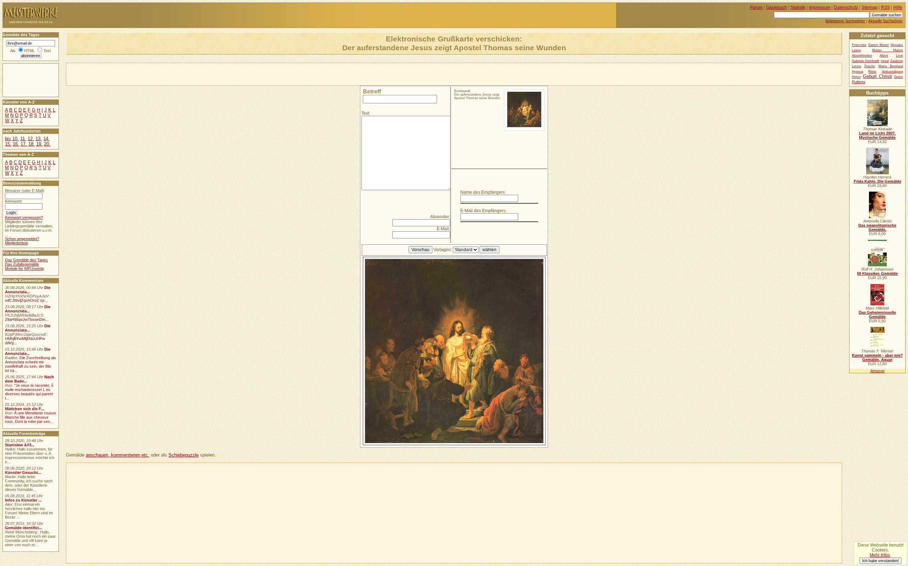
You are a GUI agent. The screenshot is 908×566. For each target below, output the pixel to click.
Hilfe (897, 7)
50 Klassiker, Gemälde (877, 273)
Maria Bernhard (891, 66)
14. (46, 138)
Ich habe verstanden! (880, 561)
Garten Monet (878, 45)
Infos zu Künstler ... (23, 500)
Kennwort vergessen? (24, 217)
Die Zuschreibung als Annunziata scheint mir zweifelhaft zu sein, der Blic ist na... (30, 364)
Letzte (856, 66)
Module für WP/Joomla (24, 268)
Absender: (440, 216)
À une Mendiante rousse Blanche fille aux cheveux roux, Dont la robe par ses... (30, 417)
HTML (29, 51)
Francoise (859, 45)
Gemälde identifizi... (23, 528)
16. (16, 144)
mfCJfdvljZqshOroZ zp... (26, 300)
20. (47, 144)
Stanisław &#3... (19, 445)
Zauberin (896, 61)
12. (31, 138)
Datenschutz (846, 7)
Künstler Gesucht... (23, 472)
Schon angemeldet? (22, 239)
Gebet (898, 77)
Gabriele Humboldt (865, 61)
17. (24, 144)
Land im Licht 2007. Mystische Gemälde (877, 135)
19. (39, 144)
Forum (756, 7)
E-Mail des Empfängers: (483, 210)
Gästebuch (776, 7)
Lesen (856, 50)
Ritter (872, 71)
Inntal (885, 61)
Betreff (372, 92)
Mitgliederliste (16, 243)
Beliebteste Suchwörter (845, 21)
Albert (884, 55)
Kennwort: (13, 201)
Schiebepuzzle (183, 455)
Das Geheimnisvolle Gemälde (877, 314)
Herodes (897, 45)
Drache (869, 66)
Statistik (798, 7)
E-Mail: (443, 228)
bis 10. (12, 138)
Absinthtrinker (862, 55)
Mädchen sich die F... (24, 409)
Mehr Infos (880, 555)
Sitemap (869, 7)
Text (365, 113)
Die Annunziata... (27, 289)
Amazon (877, 371)
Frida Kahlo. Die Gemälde (877, 181)
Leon (899, 55)
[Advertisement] (149, 73)
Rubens (858, 82)
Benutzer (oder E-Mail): (25, 190)
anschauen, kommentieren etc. (117, 455)
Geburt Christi (877, 76)
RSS (885, 7)
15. (8, 144)
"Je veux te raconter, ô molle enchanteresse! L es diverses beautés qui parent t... (29, 391)
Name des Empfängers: (483, 192)
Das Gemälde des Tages (26, 260)
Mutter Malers (887, 50)
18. (31, 144)
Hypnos (857, 71)
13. (38, 138)
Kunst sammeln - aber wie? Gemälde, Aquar (877, 357)
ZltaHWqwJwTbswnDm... (27, 319)
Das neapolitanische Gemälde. (877, 227)
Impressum (819, 7)
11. (23, 138)
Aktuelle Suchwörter (885, 21)
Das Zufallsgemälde (22, 264)
